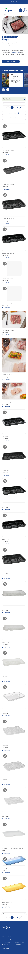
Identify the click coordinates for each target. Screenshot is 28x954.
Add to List (7, 155)
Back (5, 14)
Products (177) (14, 113)
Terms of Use (18, 939)
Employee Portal (7, 939)
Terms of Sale (6, 942)
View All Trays (11, 61)
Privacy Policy (6, 944)
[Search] (25, 10)
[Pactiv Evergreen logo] (14, 928)
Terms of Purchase (19, 942)
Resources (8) (14, 118)
